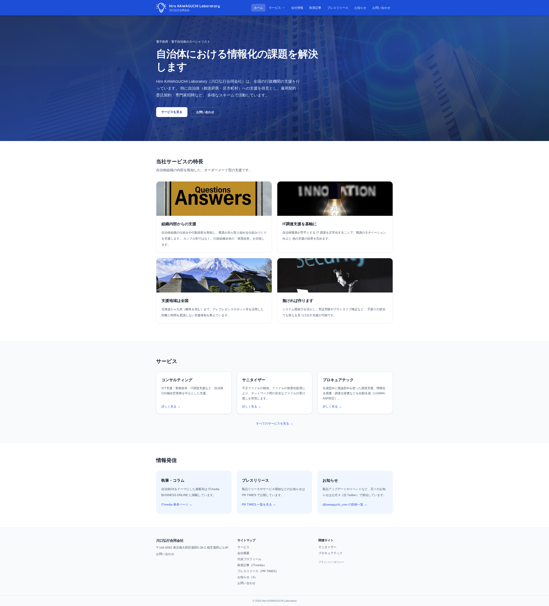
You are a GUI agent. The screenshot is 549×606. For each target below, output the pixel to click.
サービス (275, 7)
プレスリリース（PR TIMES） (258, 571)
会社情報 (297, 7)
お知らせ (361, 7)
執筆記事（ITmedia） (252, 565)
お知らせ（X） (247, 577)
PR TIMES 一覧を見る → (259, 504)
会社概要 (243, 553)
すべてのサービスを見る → (274, 423)
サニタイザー (327, 547)
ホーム (258, 7)
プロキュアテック (330, 553)
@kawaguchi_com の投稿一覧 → (345, 504)
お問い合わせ (381, 7)
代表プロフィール (249, 559)
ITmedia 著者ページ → (176, 504)
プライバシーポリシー (331, 562)
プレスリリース (339, 7)
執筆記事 (316, 7)
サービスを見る (171, 112)
